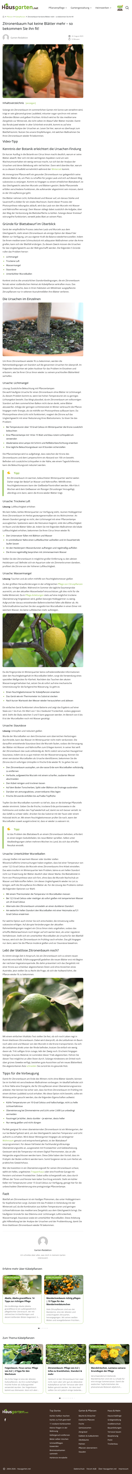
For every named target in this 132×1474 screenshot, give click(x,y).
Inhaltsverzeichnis (19, 103)
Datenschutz (79, 1469)
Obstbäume (84, 1440)
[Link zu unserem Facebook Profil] (5, 1419)
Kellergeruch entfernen (60, 1435)
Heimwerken (102, 7)
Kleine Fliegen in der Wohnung (58, 1429)
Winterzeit (57, 169)
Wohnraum (8, 1140)
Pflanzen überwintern (88, 1448)
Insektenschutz (114, 1424)
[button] (66, 8)
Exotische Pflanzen (87, 1420)
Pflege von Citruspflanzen (70, 584)
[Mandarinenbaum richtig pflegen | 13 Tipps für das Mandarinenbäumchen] (63, 1285)
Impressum (123, 1469)
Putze (110, 1440)
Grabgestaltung (114, 1420)
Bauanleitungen (114, 1427)
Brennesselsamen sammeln (57, 1452)
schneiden (32, 1066)
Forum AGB (91, 1469)
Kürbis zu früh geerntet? (60, 1420)
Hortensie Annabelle (58, 1457)
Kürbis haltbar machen (60, 1416)
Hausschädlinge (114, 1416)
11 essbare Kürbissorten (60, 1424)
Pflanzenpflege (57, 7)
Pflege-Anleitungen (34, 595)
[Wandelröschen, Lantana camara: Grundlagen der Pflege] (109, 1354)
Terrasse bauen (114, 1431)
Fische (81, 1424)
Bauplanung (113, 1436)
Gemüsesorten (85, 1427)
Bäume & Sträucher (87, 1416)
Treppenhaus (37, 1171)
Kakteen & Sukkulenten (89, 1436)
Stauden (82, 1452)
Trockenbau (113, 1444)
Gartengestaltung (80, 7)
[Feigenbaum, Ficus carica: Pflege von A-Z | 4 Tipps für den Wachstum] (23, 1354)
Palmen (82, 1444)
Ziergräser (83, 1431)
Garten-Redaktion (19, 37)
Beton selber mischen (59, 1439)
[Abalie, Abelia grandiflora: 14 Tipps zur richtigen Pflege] (22, 1285)
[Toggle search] (127, 8)
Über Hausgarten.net (107, 1469)
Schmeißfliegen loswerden (56, 1444)
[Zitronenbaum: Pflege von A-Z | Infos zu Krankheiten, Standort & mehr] (66, 1354)
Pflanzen (10, 17)
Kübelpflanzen (20, 17)
